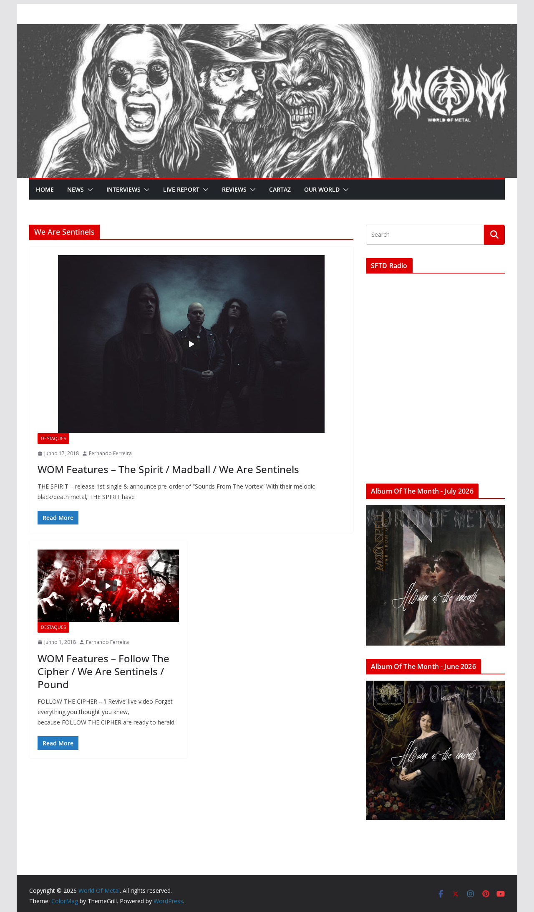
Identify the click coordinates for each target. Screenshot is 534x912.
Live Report (181, 189)
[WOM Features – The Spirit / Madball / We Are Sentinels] (191, 344)
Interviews (123, 189)
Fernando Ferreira (110, 453)
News (75, 189)
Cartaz (280, 189)
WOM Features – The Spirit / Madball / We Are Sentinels (168, 469)
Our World (322, 189)
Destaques (53, 438)
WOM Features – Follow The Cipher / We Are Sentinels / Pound (103, 671)
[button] (88, 189)
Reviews (234, 189)
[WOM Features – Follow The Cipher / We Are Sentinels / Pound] (108, 586)
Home (45, 189)
